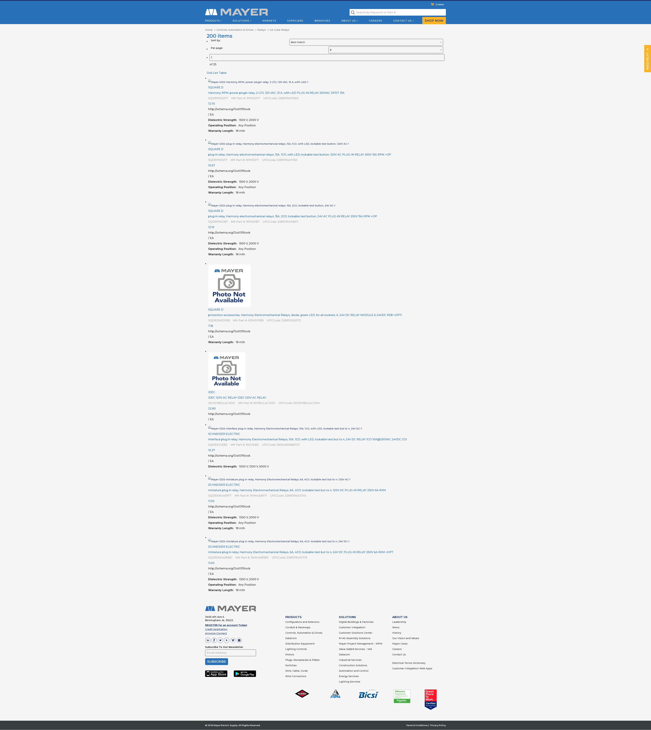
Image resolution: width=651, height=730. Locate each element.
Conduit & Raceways (297, 627)
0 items (440, 4)
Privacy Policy (438, 725)
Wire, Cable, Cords (296, 670)
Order (442, 133)
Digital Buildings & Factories (356, 621)
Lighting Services (349, 681)
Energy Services (349, 676)
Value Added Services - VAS (355, 649)
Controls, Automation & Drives (303, 632)
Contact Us (402, 20)
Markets (269, 20)
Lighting (290, 649)
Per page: (217, 48)
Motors (289, 654)
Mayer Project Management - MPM (360, 643)
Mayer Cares (400, 643)
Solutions (241, 20)
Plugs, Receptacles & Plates (302, 659)
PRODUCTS (293, 617)
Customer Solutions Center (355, 632)
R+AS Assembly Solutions (354, 638)
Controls (301, 649)
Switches (291, 665)
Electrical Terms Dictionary (409, 663)
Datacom (344, 654)
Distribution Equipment (300, 643)
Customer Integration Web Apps (412, 668)
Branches (322, 20)
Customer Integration (352, 627)
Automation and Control (353, 670)
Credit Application (216, 629)
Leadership (399, 621)
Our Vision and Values (405, 638)
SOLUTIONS (347, 617)
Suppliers (295, 20)
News (395, 627)
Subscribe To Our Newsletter (224, 647)
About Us (348, 20)
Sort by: (215, 40)
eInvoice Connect (216, 633)
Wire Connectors (295, 676)
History (396, 632)
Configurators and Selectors (302, 621)
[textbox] (398, 12)
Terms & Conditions (417, 725)
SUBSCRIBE (216, 662)
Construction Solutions (353, 665)
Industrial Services (350, 659)
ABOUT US (400, 617)
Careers (375, 20)
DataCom (291, 638)
